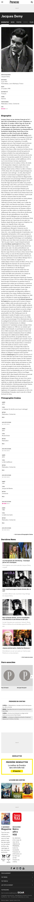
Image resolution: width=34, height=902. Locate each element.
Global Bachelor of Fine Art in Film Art (23, 895)
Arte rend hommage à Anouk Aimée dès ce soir (16, 590)
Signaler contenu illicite (15, 900)
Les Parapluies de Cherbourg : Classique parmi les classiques (16, 561)
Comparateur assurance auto (7, 895)
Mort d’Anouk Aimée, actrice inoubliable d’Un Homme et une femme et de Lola (15, 618)
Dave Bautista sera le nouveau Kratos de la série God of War (16, 710)
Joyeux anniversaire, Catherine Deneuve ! (16, 648)
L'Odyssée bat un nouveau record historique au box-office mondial (16, 706)
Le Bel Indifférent (7, 462)
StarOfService (4, 897)
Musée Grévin (6, 435)
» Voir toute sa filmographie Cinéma (23, 534)
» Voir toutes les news (27, 657)
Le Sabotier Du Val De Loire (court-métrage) (14, 409)
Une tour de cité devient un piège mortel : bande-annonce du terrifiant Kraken (15, 714)
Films (31, 22)
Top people (4, 881)
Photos (18, 22)
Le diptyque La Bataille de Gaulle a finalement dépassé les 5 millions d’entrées (16, 718)
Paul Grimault (4, 687)
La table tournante (7, 515)
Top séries (4, 877)
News (12, 22)
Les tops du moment (7, 885)
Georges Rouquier (22, 687)
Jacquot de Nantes (7, 488)
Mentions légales (5, 900)
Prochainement (6, 873)
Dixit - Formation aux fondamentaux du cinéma (18, 897)
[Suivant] (31, 676)
